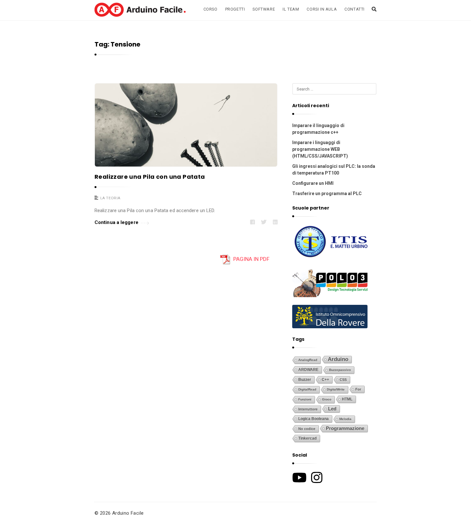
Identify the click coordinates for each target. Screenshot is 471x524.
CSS (343, 380)
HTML (347, 399)
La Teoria (110, 198)
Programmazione (345, 428)
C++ (325, 379)
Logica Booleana (313, 419)
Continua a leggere (116, 222)
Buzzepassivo (340, 370)
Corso (210, 9)
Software (263, 9)
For (358, 389)
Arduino (338, 359)
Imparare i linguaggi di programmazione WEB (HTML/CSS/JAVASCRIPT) (320, 149)
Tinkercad (307, 438)
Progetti (235, 9)
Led (332, 408)
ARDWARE (308, 369)
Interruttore (308, 409)
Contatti (354, 9)
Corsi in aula (322, 9)
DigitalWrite (336, 389)
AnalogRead (307, 360)
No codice (306, 429)
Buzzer (304, 379)
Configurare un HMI (313, 183)
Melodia (345, 419)
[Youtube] (299, 477)
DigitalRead (307, 389)
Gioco (326, 399)
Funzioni (304, 399)
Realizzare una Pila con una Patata (150, 177)
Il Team (291, 9)
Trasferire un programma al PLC (327, 193)
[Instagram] (316, 477)
